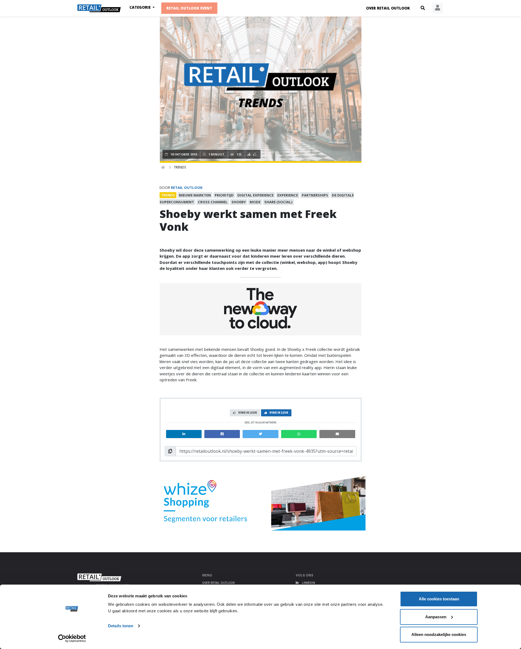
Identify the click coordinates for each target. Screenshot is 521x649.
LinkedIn (308, 583)
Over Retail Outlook (388, 8)
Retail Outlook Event (189, 8)
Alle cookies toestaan (439, 599)
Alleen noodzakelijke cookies (438, 634)
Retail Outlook (187, 187)
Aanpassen (435, 616)
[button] (422, 8)
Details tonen (120, 625)
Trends (180, 167)
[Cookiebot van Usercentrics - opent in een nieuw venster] (72, 638)
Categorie (140, 7)
